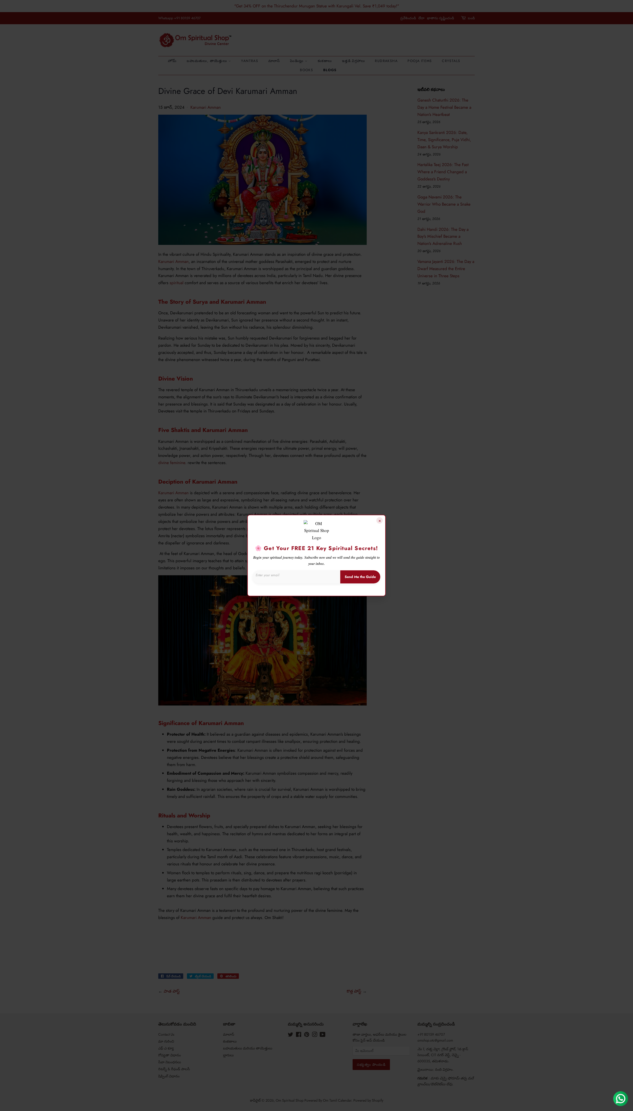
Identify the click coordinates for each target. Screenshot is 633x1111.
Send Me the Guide (360, 576)
